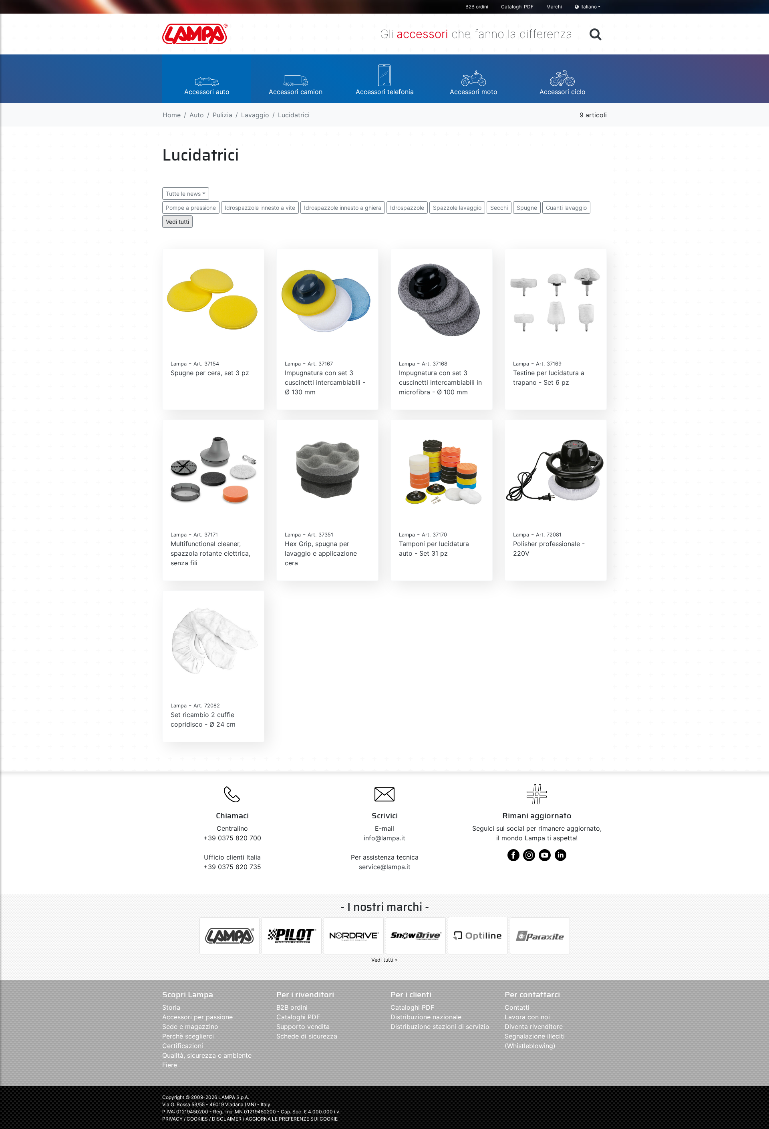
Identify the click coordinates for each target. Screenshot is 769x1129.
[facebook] (513, 858)
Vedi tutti (177, 221)
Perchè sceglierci (188, 1036)
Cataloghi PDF (517, 7)
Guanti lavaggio (566, 207)
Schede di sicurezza (306, 1036)
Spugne (527, 207)
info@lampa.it (384, 838)
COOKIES (197, 1119)
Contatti (517, 1007)
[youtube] (545, 858)
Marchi (554, 7)
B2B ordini (476, 7)
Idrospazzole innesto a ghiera (342, 207)
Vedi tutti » (384, 960)
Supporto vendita (303, 1027)
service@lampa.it (385, 867)
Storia (171, 1007)
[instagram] (529, 858)
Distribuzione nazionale (426, 1017)
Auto (196, 115)
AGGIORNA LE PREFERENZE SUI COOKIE (292, 1119)
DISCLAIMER (227, 1119)
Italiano (588, 7)
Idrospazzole (407, 207)
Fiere (169, 1065)
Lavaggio (255, 115)
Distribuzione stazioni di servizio (440, 1027)
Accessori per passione (197, 1017)
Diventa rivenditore (534, 1027)
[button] (206, 78)
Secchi (499, 207)
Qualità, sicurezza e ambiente (207, 1055)
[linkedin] (560, 858)
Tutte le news (183, 193)
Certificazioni (182, 1046)
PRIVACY (172, 1119)
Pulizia (222, 115)
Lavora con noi (527, 1017)
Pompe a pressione (191, 207)
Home (172, 115)
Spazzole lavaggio (457, 207)
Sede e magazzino (190, 1027)
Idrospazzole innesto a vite (260, 207)
